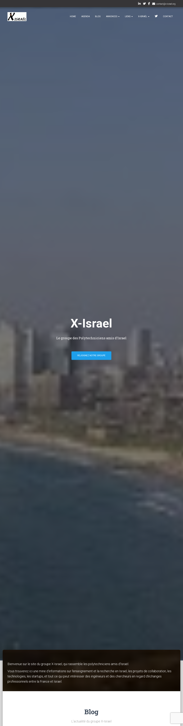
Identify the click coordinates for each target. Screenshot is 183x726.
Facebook (149, 4)
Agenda (85, 16)
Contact (168, 16)
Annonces (112, 16)
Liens (128, 16)
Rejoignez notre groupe (91, 355)
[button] (119, 16)
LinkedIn (139, 4)
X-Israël (143, 16)
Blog (98, 16)
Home (73, 16)
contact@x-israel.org (165, 4)
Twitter (144, 4)
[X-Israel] (17, 16)
